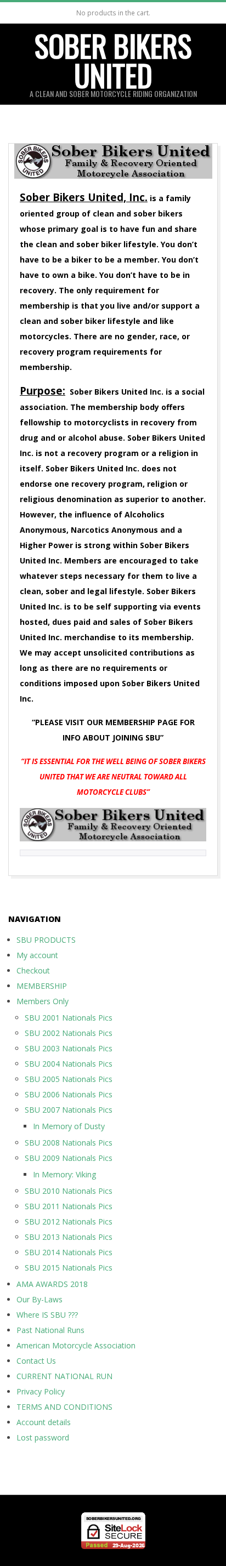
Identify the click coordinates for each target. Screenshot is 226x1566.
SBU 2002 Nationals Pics (68, 1033)
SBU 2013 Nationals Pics (68, 1237)
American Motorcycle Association (75, 1345)
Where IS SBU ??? (47, 1314)
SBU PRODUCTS (46, 940)
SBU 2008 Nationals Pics (68, 1142)
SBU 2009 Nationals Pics (68, 1158)
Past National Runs (50, 1330)
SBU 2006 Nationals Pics (68, 1094)
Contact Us (36, 1361)
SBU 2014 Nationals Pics (68, 1252)
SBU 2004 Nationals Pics (68, 1063)
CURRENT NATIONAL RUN (64, 1376)
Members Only (42, 1001)
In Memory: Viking (64, 1174)
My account (37, 955)
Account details (43, 1422)
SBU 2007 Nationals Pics (68, 1109)
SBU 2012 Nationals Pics (68, 1221)
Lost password (42, 1437)
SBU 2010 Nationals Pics (68, 1191)
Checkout (33, 970)
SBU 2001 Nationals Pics (68, 1017)
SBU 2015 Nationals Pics (68, 1267)
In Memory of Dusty (69, 1126)
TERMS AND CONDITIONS (64, 1407)
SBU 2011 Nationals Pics (68, 1206)
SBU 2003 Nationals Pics (68, 1048)
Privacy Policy (40, 1391)
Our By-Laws (39, 1299)
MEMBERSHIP (41, 986)
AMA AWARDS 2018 (52, 1284)
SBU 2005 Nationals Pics (68, 1079)
